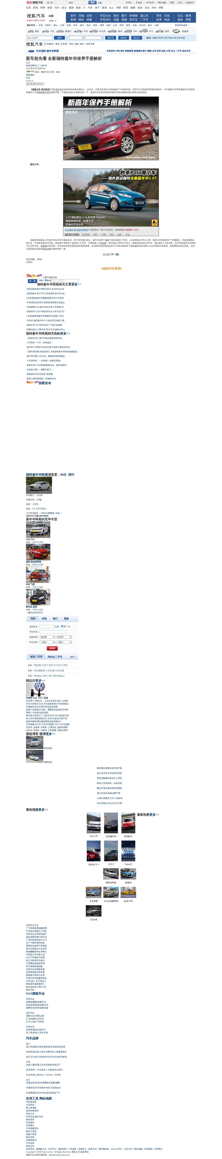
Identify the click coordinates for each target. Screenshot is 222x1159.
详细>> (58, 513)
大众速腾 (93, 901)
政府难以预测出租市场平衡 (109, 768)
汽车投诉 (30, 1105)
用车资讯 (45, 89)
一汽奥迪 (50, 1070)
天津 (40, 25)
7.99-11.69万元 (106, 230)
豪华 (120, 31)
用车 (159, 15)
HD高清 (84, 230)
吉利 (33, 1083)
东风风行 (57, 1088)
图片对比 (39, 1116)
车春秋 (44, 727)
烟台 (82, 25)
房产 (97, 7)
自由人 (36, 1032)
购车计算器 (31, 1131)
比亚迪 (55, 718)
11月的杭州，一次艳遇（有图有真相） (44, 360)
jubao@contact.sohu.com (59, 1155)
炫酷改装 (48, 762)
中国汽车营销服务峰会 (36, 978)
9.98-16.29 (36, 565)
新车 (73, 15)
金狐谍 (44, 730)
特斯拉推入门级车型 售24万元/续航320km (46, 329)
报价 (116, 15)
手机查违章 (31, 1102)
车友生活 (30, 1026)
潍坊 (95, 25)
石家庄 (48, 25)
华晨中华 (44, 1088)
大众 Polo (30, 539)
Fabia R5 (128, 864)
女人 (111, 7)
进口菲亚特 (40, 1057)
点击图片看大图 (72, 230)
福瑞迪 (29, 1002)
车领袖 (29, 707)
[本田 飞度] (38, 574)
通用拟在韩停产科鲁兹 (36, 946)
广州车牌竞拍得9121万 (36, 940)
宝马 (44, 1002)
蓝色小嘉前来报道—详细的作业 (41, 378)
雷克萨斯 (61, 1047)
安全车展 (181, 38)
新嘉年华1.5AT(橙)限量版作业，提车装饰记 (47, 365)
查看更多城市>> (182, 25)
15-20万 (64, 665)
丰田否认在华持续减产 (36, 934)
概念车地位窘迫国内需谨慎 (109, 788)
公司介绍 (128, 1149)
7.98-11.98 (36, 587)
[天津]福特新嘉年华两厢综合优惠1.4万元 (45, 316)
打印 (28, 78)
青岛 (75, 25)
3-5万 (43, 665)
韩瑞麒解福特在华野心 (36, 951)
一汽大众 (48, 1075)
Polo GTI (94, 836)
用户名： (51, 3)
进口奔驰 (30, 1047)
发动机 (103, 243)
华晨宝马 (39, 1065)
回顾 (172, 2)
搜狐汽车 (36, 89)
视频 (71, 7)
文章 (168, 51)
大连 (115, 25)
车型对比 (105, 19)
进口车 (144, 15)
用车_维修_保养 (76, 44)
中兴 (42, 1093)
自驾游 (29, 1029)
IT (84, 7)
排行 (71, 474)
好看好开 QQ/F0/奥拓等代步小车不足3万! (46, 311)
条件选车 (30, 1119)
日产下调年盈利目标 (35, 943)
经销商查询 (31, 1140)
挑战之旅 (37, 1029)
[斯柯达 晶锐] (38, 597)
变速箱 (44, 246)
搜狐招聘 (62, 1149)
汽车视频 (52, 730)
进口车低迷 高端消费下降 (108, 793)
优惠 (116, 19)
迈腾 (39, 1002)
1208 (34, 516)
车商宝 (129, 2)
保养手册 (90, 44)
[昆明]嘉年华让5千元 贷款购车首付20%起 (46, 293)
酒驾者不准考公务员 (35, 975)
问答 (167, 15)
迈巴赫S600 (111, 836)
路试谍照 (48, 748)
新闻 (35, 7)
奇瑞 (28, 1083)
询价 (47, 516)
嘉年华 (59, 89)
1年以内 (37, 676)
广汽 (58, 1093)
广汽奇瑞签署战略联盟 (36, 928)
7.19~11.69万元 (47, 513)
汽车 (90, 7)
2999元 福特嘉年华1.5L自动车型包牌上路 (45, 320)
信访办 (29, 730)
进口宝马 (30, 1057)
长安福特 (48, 1065)
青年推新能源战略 (34, 966)
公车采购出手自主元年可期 (109, 803)
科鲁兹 (34, 1005)
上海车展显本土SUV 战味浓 (110, 798)
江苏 (37, 1019)
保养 (159, 19)
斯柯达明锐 (111, 882)
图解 (149, 51)
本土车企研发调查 (34, 718)
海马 (48, 1083)
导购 (81, 15)
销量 (89, 19)
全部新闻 (148, 1149)
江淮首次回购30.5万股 (36, 931)
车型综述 (111, 51)
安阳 (37, 1016)
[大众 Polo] (38, 529)
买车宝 (133, 19)
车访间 (29, 727)
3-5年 (49, 676)
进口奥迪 (39, 1047)
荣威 (33, 1093)
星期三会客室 (32, 709)
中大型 (102, 31)
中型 (86, 31)
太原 (62, 25)
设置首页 (30, 1149)
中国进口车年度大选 (35, 954)
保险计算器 (31, 1134)
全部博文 (158, 1149)
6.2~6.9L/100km (39, 508)
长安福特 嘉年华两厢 (47, 51)
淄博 (102, 25)
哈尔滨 (142, 25)
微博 (188, 15)
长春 (135, 25)
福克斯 (40, 1005)
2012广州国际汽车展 (35, 957)
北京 (33, 1016)
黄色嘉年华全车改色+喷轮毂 (40, 374)
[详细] (65, 701)
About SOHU (116, 1149)
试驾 (89, 15)
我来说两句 (36, 65)
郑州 (121, 25)
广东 (28, 1019)
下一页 (114, 254)
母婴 (118, 7)
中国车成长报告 (41, 712)
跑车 (167, 31)
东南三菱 (30, 1065)
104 (38, 499)
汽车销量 (30, 724)
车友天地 (44, 1032)
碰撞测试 (138, 51)
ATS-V (111, 864)
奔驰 (39, 1008)
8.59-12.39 (36, 542)
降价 (81, 19)
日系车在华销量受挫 (35, 969)
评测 (104, 234)
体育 (49, 7)
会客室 (36, 727)
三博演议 (52, 727)
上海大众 (39, 1075)
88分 (63, 474)
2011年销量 (64, 724)
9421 (44, 1029)
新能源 (185, 31)
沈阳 (108, 25)
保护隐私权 (104, 1149)
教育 (125, 7)
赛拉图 (45, 1008)
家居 (104, 7)
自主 (28, 1080)
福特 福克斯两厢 (33, 562)
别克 (28, 1005)
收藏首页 (190, 2)
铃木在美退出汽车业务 (36, 948)
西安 (128, 25)
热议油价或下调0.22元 (36, 987)
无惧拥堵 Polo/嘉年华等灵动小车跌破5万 (45, 307)
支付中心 (52, 1149)
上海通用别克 (60, 1052)
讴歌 (46, 1047)
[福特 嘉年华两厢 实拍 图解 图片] (111, 198)
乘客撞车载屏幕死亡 (35, 984)
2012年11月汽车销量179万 (47, 724)
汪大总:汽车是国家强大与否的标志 (53, 704)
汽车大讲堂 (31, 704)
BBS (154, 7)
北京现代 (58, 1070)
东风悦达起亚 (32, 1052)
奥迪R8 (128, 882)
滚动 (180, 2)
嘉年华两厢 (40, 474)
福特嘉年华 (44, 92)
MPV (135, 31)
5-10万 (50, 665)
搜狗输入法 (41, 1149)
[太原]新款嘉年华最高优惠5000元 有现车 (45, 298)
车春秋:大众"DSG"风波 (37, 698)
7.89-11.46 (36, 609)
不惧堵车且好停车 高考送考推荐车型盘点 (46, 302)
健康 (132, 7)
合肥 (157, 25)
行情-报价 (120, 51)
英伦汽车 (35, 1088)
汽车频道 (49, 44)
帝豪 (28, 1088)
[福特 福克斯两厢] (38, 552)
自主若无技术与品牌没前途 (109, 773)
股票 (78, 7)
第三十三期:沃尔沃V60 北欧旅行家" (53, 715)
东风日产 (56, 1065)
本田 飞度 (30, 584)
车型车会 (30, 999)
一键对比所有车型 (34, 612)
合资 (28, 1062)
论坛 (180, 15)
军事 (42, 7)
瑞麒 (53, 1083)
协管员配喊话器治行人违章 (109, 778)
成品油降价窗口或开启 (36, 937)
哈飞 (50, 1088)
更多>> (76, 284)
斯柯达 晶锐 (31, 607)
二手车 (144, 19)
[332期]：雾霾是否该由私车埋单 (53, 709)
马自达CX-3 (93, 864)
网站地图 (162, 2)
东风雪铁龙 (62, 1057)
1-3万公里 (50, 670)
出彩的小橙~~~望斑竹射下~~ (40, 369)
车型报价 (30, 1122)
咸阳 (28, 1016)
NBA (56, 7)
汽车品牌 (32, 1038)
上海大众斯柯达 (46, 1052)
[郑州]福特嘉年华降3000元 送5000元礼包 (45, 289)
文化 (147, 7)
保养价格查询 (32, 1111)
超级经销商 (31, 721)
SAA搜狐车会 (35, 993)
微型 (37, 31)
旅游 (140, 7)
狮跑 (35, 1002)
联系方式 (92, 1149)
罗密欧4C (128, 836)
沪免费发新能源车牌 (35, 963)
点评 (154, 51)
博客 (161, 7)
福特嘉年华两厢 (72, 234)
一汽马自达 (40, 1070)
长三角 (29, 1032)
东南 (53, 1093)
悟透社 (36, 730)
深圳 (42, 1021)
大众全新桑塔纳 (111, 901)
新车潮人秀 (31, 715)
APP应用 (150, 2)
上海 (33, 1021)
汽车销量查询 (32, 1128)
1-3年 (43, 676)
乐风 (46, 1005)
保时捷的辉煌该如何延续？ (49, 721)
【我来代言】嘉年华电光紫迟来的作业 (44, 338)
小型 (52, 31)
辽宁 (28, 1021)
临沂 (89, 25)
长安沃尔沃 (51, 1057)
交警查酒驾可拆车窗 (35, 972)
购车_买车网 (61, 44)
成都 (33, 1019)
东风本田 (30, 1070)
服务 (180, 19)
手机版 (139, 2)
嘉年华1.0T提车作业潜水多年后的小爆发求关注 (48, 347)
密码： (72, 3)
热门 (28, 1044)
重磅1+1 (29, 712)
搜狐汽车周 (158, 38)
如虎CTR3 (128, 901)
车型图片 (30, 1125)
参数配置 (129, 51)
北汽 (45, 718)
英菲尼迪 (52, 1047)
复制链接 (30, 75)
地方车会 (30, 1013)
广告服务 (72, 1149)
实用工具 (32, 1098)
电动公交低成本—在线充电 (109, 783)
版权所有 (84, 1152)
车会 (128, 234)
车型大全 (105, 15)
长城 (28, 1093)
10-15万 (56, 665)
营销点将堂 (62, 730)
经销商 (133, 15)
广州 (37, 1021)
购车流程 (30, 1137)
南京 (150, 25)
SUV (151, 31)
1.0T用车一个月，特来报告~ (40, 342)
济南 (69, 25)
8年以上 (61, 676)
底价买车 (186, 51)
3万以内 (37, 665)
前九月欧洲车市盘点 (35, 960)
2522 (38, 495)
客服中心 (82, 1149)
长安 (50, 718)
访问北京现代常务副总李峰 (45, 707)
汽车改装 (30, 1143)
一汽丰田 (56, 1075)
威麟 (58, 1083)
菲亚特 (34, 1008)
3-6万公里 (59, 670)
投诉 (167, 19)
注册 (100, 3)
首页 (28, 7)
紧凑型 (68, 31)
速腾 (28, 1008)
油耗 (163, 51)
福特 (107, 240)
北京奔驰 (30, 1075)
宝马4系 (93, 919)
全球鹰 (43, 1083)
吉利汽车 (63, 718)
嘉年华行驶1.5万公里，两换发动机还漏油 (46, 356)
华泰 (37, 1083)
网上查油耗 (31, 1108)
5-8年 (54, 676)
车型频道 (86, 234)
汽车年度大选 (170, 38)
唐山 (56, 25)
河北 (42, 1019)
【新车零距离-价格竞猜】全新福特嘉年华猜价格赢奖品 (52, 351)
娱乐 (64, 7)
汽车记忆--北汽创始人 (36, 981)
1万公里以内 (39, 670)
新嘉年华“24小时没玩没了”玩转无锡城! (44, 325)
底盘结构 (47, 249)
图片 (124, 15)
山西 (42, 1016)
